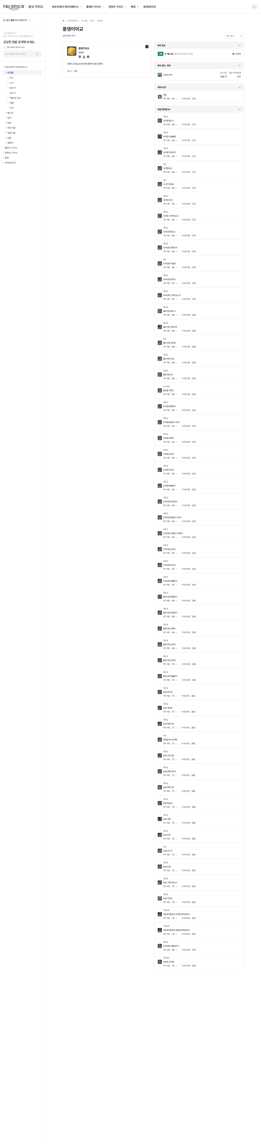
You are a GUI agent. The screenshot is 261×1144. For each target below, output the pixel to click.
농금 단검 (167, 866)
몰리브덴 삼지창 (169, 343)
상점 (9, 138)
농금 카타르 (167, 708)
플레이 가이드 (93, 6)
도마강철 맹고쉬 (169, 279)
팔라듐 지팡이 (168, 390)
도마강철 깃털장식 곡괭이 (173, 533)
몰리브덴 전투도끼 (170, 327)
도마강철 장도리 (169, 565)
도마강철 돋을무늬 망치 (172, 517)
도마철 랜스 (167, 168)
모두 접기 (230, 36)
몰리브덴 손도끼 (169, 644)
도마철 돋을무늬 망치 (171, 422)
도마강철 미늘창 (169, 263)
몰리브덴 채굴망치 (170, 676)
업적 (9, 123)
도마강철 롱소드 (169, 232)
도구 (12, 83)
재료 (12, 103)
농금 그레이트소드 (170, 882)
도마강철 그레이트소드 (172, 295)
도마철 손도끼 (168, 454)
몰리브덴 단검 (168, 359)
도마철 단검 (167, 200)
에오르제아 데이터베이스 (65, 6)
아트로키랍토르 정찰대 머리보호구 (176, 930)
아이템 (10, 72)
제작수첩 (11, 128)
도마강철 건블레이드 (171, 946)
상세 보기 (199, 45)
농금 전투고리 (168, 787)
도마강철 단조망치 (170, 501)
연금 (165, 95)
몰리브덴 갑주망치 (170, 612)
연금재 (100, 21)
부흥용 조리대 (168, 962)
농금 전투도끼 (168, 724)
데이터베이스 (73, 21)
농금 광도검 (167, 692)
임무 (9, 118)
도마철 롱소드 (168, 120)
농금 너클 (167, 819)
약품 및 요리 (15, 98)
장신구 (13, 93)
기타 (12, 108)
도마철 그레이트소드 (171, 216)
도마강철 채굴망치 (170, 581)
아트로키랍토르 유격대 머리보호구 (176, 914)
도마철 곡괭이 (168, 438)
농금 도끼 (167, 835)
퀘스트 (10, 113)
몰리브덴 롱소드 (169, 311)
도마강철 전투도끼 (170, 247)
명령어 (10, 143)
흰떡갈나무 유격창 (170, 739)
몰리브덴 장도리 (169, 660)
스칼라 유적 (167, 75)
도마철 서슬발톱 (169, 136)
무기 (12, 78)
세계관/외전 (149, 6)
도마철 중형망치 (169, 406)
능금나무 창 (167, 851)
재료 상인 (170, 54)
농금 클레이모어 (169, 771)
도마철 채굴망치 (169, 485)
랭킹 (133, 6)
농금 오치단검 (168, 755)
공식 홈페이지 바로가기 (16, 20)
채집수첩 (11, 133)
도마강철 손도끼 (169, 549)
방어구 (13, 88)
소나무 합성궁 (168, 184)
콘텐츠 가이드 (116, 6)
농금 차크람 (167, 898)
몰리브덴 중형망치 (170, 597)
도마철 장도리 (168, 470)
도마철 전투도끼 (169, 152)
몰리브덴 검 (167, 374)
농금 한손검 (167, 803)
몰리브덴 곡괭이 (169, 628)
